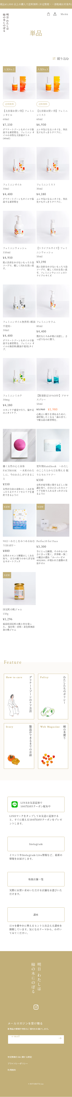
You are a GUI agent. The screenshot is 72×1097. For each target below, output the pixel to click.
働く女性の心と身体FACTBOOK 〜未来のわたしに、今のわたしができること (18, 472)
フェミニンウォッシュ (15, 248)
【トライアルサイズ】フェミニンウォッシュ (52, 250)
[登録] (60, 1038)
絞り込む (63, 58)
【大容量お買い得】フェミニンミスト (52, 113)
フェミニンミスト (46, 184)
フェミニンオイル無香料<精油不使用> (19, 324)
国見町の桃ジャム (12, 609)
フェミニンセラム (46, 321)
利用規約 (12, 1069)
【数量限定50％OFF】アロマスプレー (52, 397)
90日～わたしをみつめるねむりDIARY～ (19, 543)
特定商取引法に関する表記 (20, 1056)
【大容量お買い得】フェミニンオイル (18, 113)
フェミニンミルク (12, 395)
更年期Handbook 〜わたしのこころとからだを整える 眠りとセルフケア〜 (52, 470)
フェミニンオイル (12, 184)
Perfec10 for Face (47, 541)
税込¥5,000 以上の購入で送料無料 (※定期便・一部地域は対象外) (36, 4)
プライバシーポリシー (18, 1063)
